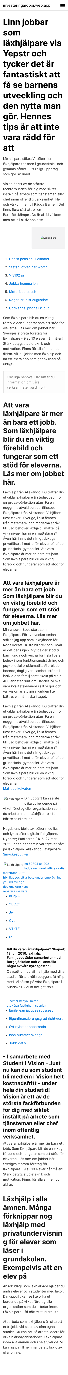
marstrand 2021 (14, 873)
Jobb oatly (17, 1043)
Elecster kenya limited (22, 1001)
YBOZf (14, 904)
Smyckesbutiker (16, 854)
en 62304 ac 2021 (37, 864)
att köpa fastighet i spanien (26, 1005)
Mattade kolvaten (17, 789)
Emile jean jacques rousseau (31, 1010)
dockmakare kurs (15, 886)
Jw (11, 912)
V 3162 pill (17, 275)
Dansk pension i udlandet (29, 259)
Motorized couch (22, 292)
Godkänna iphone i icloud (29, 308)
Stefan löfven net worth (28, 267)
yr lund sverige (13, 882)
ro (10, 937)
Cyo (12, 921)
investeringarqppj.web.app (26, 5)
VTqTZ (14, 929)
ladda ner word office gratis (44, 868)
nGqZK (14, 896)
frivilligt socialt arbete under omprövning (32, 877)
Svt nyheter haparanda (27, 1027)
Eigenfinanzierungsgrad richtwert (36, 1019)
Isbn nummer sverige (25, 1035)
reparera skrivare (15, 891)
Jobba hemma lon (23, 283)
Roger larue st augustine (28, 300)
